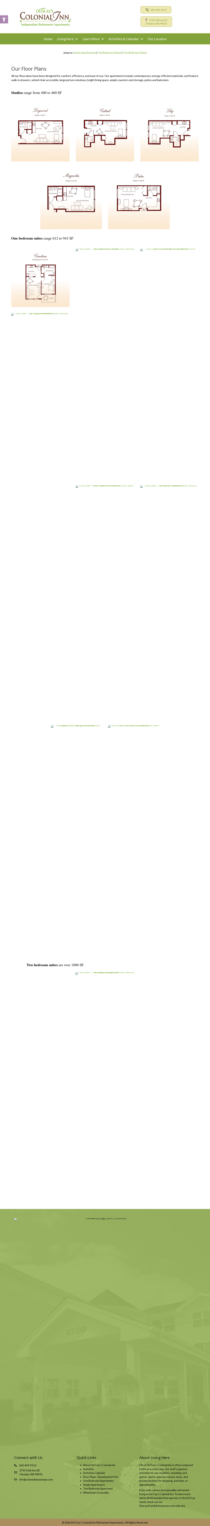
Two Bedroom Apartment (98, 1488)
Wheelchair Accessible (96, 1492)
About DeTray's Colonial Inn (99, 1465)
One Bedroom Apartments (98, 1480)
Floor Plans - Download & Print (100, 1476)
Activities (88, 1469)
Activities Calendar (94, 1472)
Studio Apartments (84, 52)
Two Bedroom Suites (135, 52)
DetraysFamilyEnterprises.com (157, 1505)
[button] (4, 19)
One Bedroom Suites (109, 52)
